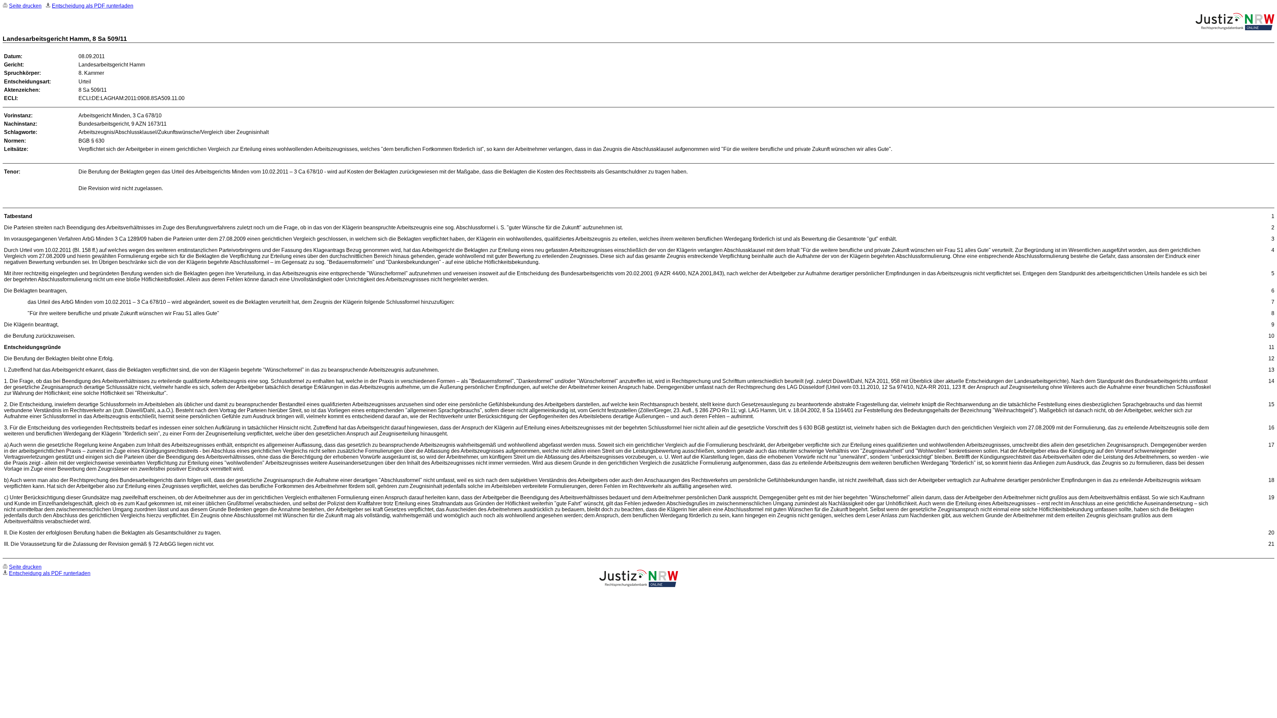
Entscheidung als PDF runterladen (92, 6)
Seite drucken (25, 6)
